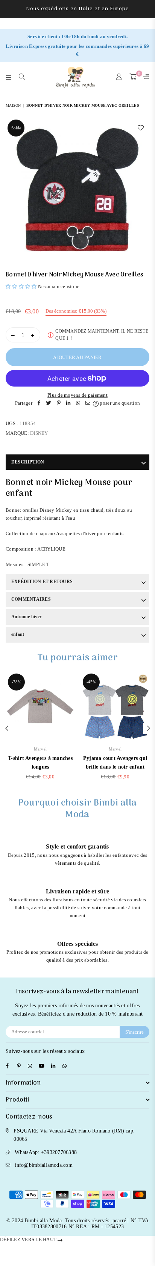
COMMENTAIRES (31, 599)
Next (148, 728)
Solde (16, 128)
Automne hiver (26, 616)
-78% (16, 682)
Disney (39, 433)
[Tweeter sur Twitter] (49, 403)
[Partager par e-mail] (88, 403)
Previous (6, 728)
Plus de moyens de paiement (77, 395)
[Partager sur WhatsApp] (78, 403)
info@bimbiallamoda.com (44, 1165)
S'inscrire (134, 1032)
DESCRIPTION (27, 462)
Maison (13, 105)
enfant (17, 634)
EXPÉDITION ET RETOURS (42, 581)
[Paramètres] (144, 77)
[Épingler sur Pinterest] (59, 403)
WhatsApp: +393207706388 (46, 1152)
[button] (21, 286)
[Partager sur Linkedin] (68, 403)
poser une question (119, 403)
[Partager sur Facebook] (39, 403)
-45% (91, 682)
